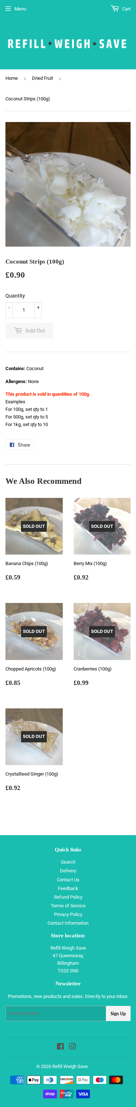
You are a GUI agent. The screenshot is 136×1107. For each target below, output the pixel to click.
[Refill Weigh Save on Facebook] (60, 1047)
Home (11, 78)
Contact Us (68, 879)
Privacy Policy (68, 914)
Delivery (68, 870)
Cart (126, 9)
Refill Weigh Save (70, 1066)
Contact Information (68, 923)
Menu (20, 9)
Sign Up (118, 1013)
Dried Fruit (42, 78)
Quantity (15, 296)
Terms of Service (68, 905)
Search (68, 862)
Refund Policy (68, 897)
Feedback (68, 888)
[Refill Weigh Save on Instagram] (72, 1047)
